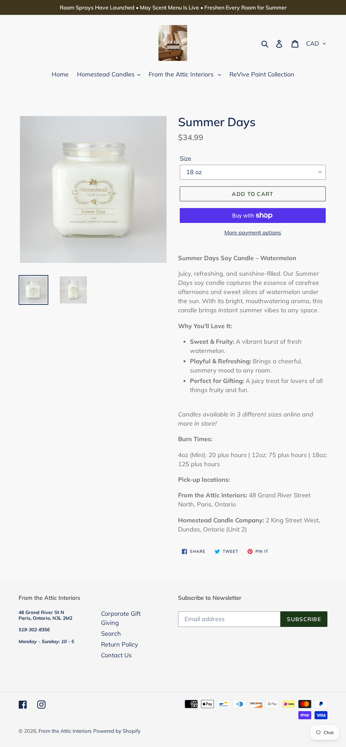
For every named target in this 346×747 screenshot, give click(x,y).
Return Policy (119, 644)
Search (111, 633)
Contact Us (116, 655)
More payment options (252, 232)
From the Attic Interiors (65, 731)
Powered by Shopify (117, 731)
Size (185, 158)
